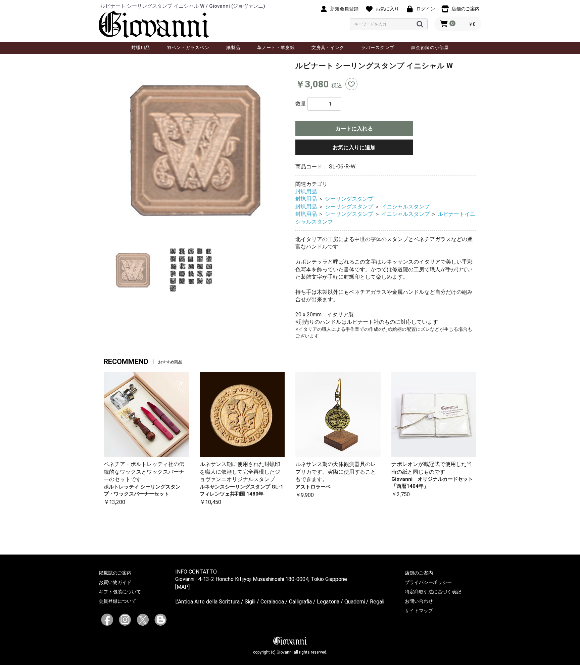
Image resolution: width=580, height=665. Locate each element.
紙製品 (233, 47)
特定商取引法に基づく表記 (433, 591)
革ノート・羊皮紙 (276, 47)
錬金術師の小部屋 (430, 47)
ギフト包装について (120, 591)
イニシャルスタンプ (405, 206)
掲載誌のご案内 (115, 573)
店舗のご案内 (419, 573)
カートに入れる (354, 128)
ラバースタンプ (377, 47)
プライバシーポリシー (428, 582)
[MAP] (182, 587)
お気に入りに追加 (354, 147)
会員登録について (117, 601)
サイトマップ (419, 610)
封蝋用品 (140, 47)
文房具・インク (327, 47)
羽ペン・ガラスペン (188, 47)
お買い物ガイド (115, 582)
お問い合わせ (419, 601)
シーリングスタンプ (349, 199)
